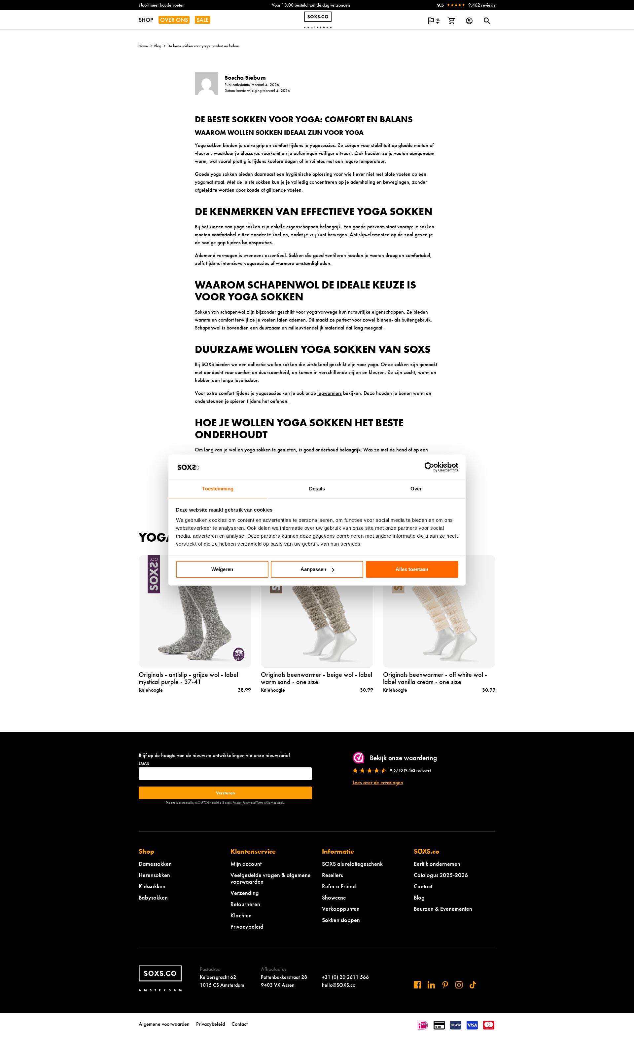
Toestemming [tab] (217, 489)
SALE (202, 19)
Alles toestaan (412, 569)
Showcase (334, 897)
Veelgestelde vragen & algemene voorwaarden (270, 878)
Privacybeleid (247, 926)
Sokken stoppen (341, 920)
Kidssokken (152, 886)
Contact (423, 886)
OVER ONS (174, 19)
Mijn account (246, 863)
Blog (157, 46)
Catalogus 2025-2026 (441, 875)
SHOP (146, 19)
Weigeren (222, 569)
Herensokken (154, 875)
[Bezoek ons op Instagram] (459, 984)
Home (143, 46)
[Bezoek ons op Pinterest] (445, 984)
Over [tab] (416, 489)
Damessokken (155, 863)
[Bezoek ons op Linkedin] (431, 984)
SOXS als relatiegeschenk (352, 863)
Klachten (241, 915)
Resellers (332, 875)
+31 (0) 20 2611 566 (345, 977)
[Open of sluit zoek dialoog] (487, 21)
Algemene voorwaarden (164, 1024)
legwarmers (329, 393)
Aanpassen (313, 569)
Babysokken (153, 897)
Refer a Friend (339, 886)
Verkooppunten (341, 908)
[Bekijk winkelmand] (451, 21)
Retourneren (245, 904)
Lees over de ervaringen (378, 782)
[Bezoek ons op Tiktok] (472, 984)
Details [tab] (317, 489)
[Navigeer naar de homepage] (318, 20)
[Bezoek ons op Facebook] (417, 984)
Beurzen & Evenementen (443, 908)
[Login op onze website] (469, 21)
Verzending (244, 893)
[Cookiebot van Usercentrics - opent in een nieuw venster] (429, 467)
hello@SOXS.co (338, 985)
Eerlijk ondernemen (437, 863)
